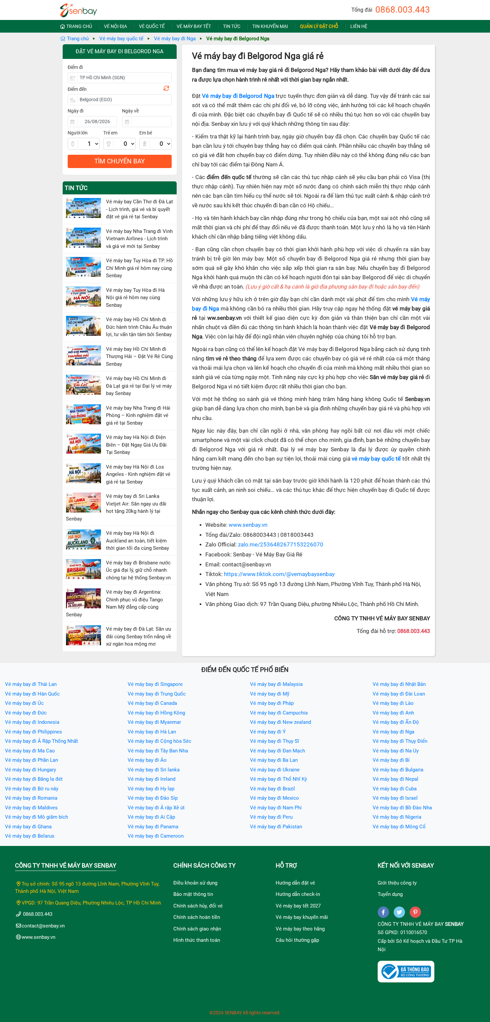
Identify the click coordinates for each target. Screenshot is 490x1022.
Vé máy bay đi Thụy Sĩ (274, 741)
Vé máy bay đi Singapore (155, 684)
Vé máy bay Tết (194, 26)
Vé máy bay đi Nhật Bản (399, 684)
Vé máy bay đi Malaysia (276, 684)
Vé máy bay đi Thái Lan (31, 684)
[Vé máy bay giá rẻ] (78, 8)
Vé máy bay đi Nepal (395, 779)
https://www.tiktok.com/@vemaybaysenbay (279, 574)
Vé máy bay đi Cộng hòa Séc (159, 741)
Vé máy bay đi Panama (153, 827)
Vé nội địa (115, 26)
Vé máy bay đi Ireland (151, 779)
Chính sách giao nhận (197, 929)
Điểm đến (77, 89)
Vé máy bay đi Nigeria (397, 817)
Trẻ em (110, 132)
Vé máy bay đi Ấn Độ (396, 722)
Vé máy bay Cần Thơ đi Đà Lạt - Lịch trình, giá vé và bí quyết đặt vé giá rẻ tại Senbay (139, 209)
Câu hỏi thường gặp (297, 940)
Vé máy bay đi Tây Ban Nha (158, 751)
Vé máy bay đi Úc (24, 703)
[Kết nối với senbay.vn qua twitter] (399, 912)
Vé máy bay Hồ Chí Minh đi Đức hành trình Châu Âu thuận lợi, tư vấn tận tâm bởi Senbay (139, 326)
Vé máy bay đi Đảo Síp (153, 798)
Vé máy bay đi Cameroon (156, 836)
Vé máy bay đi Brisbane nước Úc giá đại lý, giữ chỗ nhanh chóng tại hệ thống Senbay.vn (138, 570)
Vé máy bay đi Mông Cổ (399, 827)
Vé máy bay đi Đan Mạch (277, 751)
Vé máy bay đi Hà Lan (152, 732)
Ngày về (130, 110)
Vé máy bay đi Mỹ (269, 694)
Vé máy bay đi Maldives (31, 808)
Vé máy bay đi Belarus (29, 836)
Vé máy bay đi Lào (393, 703)
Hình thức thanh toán (196, 940)
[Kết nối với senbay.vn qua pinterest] (415, 912)
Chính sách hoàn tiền (196, 917)
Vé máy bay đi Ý (268, 732)
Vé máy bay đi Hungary (30, 770)
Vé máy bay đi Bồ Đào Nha (402, 808)
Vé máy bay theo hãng (300, 929)
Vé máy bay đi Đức (26, 713)
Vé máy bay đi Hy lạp (151, 789)
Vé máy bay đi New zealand (280, 722)
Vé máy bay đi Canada (152, 703)
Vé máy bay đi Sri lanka (154, 770)
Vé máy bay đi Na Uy (396, 751)
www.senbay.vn (248, 525)
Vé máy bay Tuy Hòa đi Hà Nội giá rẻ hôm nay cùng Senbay (135, 297)
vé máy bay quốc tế (376, 459)
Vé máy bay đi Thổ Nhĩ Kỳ (278, 779)
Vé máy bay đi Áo (147, 760)
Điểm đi (75, 67)
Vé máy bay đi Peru (271, 817)
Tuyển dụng (390, 894)
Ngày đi (75, 110)
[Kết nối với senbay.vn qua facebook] (383, 912)
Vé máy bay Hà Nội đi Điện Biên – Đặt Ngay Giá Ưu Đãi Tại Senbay (136, 444)
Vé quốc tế (152, 26)
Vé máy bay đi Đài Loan (399, 694)
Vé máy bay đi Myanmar (154, 722)
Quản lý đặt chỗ (319, 26)
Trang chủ (79, 26)
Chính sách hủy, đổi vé (198, 906)
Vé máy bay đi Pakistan (276, 827)
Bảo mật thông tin (193, 894)
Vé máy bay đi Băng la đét (34, 779)
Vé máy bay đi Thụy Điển (400, 741)
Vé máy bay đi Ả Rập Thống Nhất (41, 741)
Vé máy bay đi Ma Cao (30, 751)
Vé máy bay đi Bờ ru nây (31, 789)
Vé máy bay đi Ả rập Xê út (156, 808)
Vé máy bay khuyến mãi (302, 917)
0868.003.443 (402, 10)
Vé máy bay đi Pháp (272, 703)
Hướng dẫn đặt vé (295, 883)
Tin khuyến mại (270, 26)
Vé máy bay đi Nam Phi (276, 808)
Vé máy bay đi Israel (395, 798)
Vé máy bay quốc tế (121, 39)
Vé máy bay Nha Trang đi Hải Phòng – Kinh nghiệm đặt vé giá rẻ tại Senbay (138, 415)
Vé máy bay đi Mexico (274, 798)
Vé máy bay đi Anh (393, 713)
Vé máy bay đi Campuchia (279, 713)
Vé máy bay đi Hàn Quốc (32, 694)
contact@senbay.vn (43, 926)
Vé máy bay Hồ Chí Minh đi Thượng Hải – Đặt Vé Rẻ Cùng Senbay (139, 356)
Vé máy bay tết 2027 (298, 906)
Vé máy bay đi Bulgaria (398, 770)
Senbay (454, 924)
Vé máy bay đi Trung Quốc (157, 694)
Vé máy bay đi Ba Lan (274, 760)
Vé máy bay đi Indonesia (32, 722)
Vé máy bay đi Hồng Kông (156, 713)
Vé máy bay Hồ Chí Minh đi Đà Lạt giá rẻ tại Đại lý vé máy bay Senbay (139, 385)
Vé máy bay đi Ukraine (275, 770)
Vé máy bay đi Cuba (395, 789)
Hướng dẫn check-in (298, 894)
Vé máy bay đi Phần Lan (31, 760)
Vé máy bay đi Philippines (33, 732)
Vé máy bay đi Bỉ (391, 760)
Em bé (145, 132)
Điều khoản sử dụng (195, 883)
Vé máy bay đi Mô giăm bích (36, 817)
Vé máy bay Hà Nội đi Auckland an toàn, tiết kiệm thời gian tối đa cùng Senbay (137, 540)
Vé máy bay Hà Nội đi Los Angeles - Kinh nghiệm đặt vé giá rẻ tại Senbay (138, 474)
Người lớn (78, 132)
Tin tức (231, 26)
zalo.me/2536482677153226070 (280, 544)
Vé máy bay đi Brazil (272, 789)
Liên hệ (358, 26)
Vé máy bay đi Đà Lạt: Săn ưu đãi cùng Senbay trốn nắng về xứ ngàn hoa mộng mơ (138, 636)
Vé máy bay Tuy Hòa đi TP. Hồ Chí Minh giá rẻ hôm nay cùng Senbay (139, 268)
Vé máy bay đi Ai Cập (151, 817)
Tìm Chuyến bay (119, 161)
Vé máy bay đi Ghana (28, 827)
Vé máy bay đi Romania (31, 798)
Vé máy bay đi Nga (175, 39)
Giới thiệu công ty (397, 883)
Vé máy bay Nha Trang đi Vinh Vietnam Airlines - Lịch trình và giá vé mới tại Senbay (139, 238)
